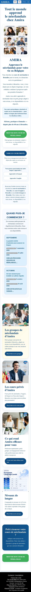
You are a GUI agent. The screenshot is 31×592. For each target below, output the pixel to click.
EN (15, 2)
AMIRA (5, 2)
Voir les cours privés (15, 153)
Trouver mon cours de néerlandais (15, 134)
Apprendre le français (15, 174)
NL (19, 2)
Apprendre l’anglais (15, 178)
